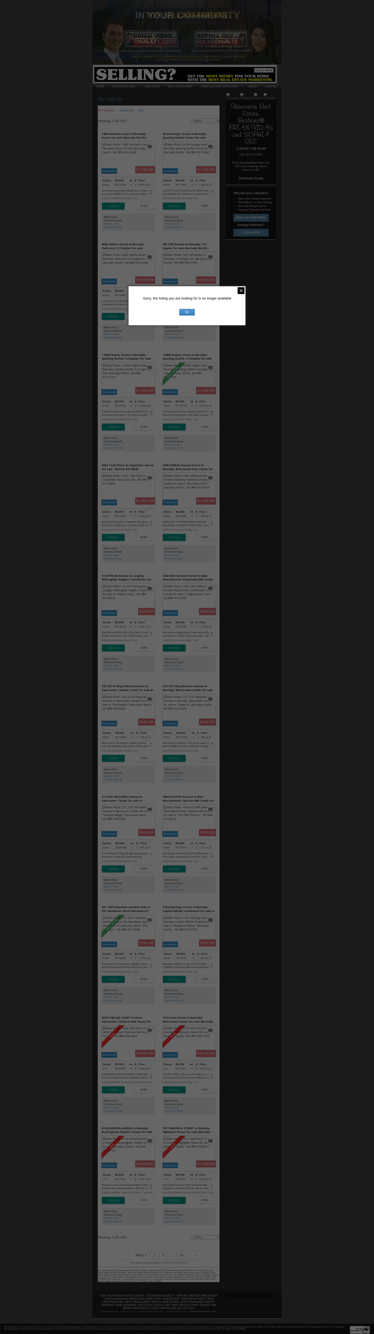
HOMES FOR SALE (124, 86)
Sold (140, 110)
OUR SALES (152, 86)
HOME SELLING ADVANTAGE (219, 86)
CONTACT (271, 86)
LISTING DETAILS (113, 206)
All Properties (106, 110)
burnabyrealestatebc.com (203, 1311)
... (172, 1255)
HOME (100, 86)
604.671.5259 (111, 223)
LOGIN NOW (256, 2)
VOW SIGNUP (273, 2)
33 (181, 1255)
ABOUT (253, 86)
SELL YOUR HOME (180, 86)
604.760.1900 (185, 1308)
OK (187, 312)
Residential (126, 110)
